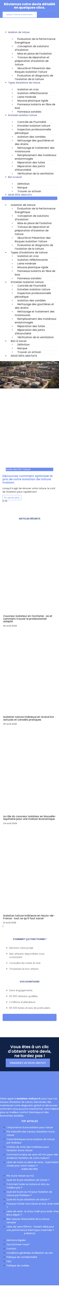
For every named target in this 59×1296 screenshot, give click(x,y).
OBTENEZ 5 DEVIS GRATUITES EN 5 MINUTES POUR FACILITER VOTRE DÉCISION (29, 1017)
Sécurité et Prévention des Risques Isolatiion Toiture (33, 70)
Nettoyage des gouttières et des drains (34, 142)
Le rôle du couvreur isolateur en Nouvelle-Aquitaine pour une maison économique (29, 818)
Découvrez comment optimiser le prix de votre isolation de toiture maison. (27, 479)
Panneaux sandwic (29, 111)
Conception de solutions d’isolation (32, 48)
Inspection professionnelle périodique (33, 131)
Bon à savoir (15, 177)
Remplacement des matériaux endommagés (35, 156)
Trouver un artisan (29, 191)
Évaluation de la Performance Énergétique (35, 40)
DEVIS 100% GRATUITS (20, 194)
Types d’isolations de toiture (24, 82)
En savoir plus (12, 497)
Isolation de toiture (19, 32)
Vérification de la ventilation (35, 173)
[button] (29, 198)
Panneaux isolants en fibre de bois (35, 106)
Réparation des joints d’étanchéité (30, 168)
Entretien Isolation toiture (22, 115)
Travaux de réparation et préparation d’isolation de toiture (32, 61)
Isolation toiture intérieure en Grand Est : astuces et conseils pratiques (29, 718)
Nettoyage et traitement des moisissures (35, 149)
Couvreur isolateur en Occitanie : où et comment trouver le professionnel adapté (27, 618)
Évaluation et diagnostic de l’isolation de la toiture (34, 77)
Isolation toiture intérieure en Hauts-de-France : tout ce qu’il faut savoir (29, 917)
